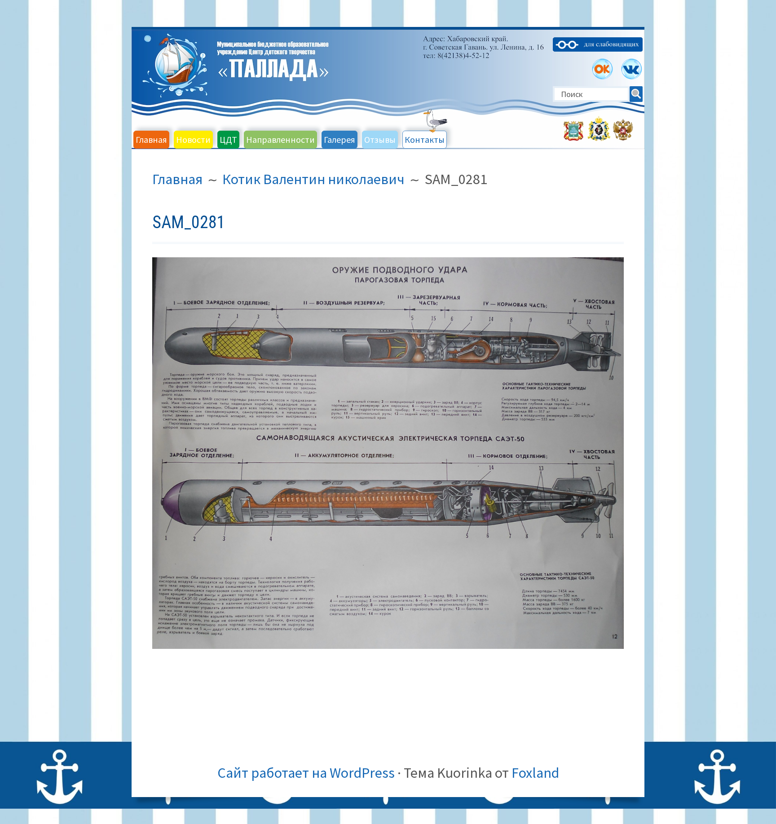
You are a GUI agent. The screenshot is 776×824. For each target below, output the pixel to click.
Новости (193, 139)
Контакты (425, 139)
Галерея (339, 139)
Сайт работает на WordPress (306, 773)
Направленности (280, 139)
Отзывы (380, 139)
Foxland (535, 773)
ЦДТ (228, 139)
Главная (151, 139)
